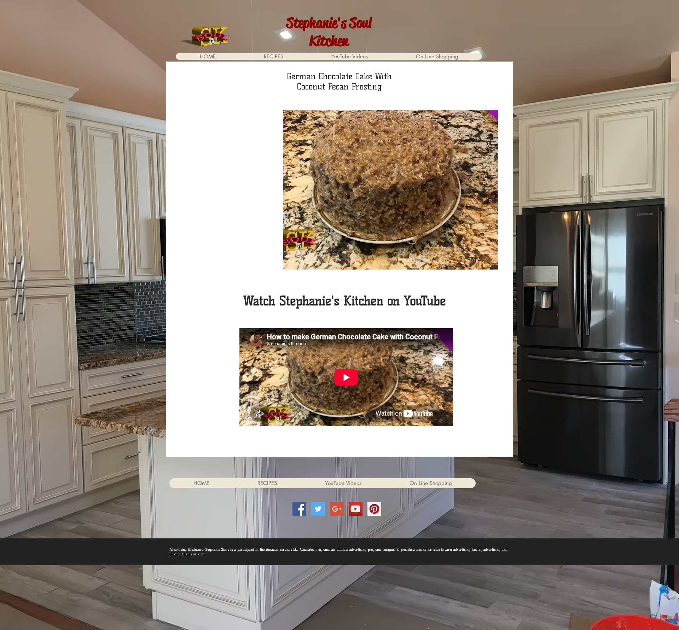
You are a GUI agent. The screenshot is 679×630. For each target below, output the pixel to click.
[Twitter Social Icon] (318, 509)
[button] (436, 56)
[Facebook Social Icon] (299, 509)
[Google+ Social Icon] (337, 509)
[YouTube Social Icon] (355, 509)
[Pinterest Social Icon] (374, 509)
